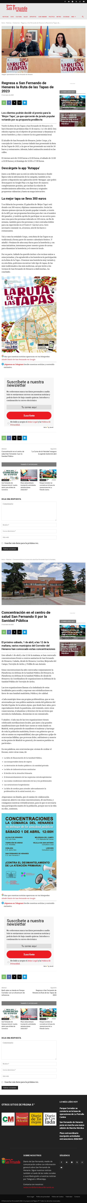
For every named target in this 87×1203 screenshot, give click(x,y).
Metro (59, 16)
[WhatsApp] (80, 1)
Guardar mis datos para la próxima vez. (21, 543)
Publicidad (69, 1197)
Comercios (16, 23)
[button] (82, 16)
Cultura (19, 16)
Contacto (77, 1197)
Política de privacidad (43, 1197)
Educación (24, 480)
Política (51, 16)
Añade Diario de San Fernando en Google (18, 360)
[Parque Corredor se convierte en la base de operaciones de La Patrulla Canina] (48, 475)
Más (72, 16)
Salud (26, 16)
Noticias (5, 16)
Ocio (12, 16)
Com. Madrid (42, 16)
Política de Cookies (58, 1197)
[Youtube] (83, 1)
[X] (76, 1)
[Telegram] (72, 1)
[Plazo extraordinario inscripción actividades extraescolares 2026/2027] (29, 475)
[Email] (19, 102)
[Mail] (68, 1)
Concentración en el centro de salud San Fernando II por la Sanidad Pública (13, 454)
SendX (51, 427)
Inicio (3, 23)
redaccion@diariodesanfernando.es (38, 1187)
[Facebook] (65, 1)
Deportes (33, 16)
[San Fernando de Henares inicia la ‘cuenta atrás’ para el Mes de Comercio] (10, 475)
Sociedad (66, 16)
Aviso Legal (32, 422)
